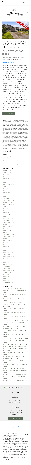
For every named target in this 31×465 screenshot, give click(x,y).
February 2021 (7, 262)
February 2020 (7, 280)
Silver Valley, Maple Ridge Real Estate (15, 346)
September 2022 (8, 240)
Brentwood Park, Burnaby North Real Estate (12, 121)
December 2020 (8, 266)
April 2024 (6, 214)
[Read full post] (15, 31)
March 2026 (6, 182)
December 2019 (7, 282)
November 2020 (8, 268)
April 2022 (6, 248)
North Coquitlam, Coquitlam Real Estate (12, 136)
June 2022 (6, 244)
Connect (23, 2)
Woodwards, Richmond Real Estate (17, 51)
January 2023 (7, 232)
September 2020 (8, 270)
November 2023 (8, 222)
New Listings (6, 159)
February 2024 (7, 218)
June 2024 (6, 210)
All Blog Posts (6, 157)
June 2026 (6, 176)
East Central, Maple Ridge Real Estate (19, 129)
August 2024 (6, 206)
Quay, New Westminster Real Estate (14, 344)
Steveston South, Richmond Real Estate (12, 140)
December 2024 (8, 198)
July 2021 (5, 258)
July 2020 (5, 274)
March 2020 (6, 278)
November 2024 (8, 200)
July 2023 (5, 228)
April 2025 (6, 194)
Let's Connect (15, 418)
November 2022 (8, 236)
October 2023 (7, 224)
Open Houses (7, 161)
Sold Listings (6, 163)
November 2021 (7, 254)
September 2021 (8, 256)
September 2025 (8, 184)
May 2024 (6, 212)
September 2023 (8, 226)
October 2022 (7, 238)
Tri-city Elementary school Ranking (14, 165)
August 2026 (6, 172)
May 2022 (6, 246)
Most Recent (6, 170)
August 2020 (6, 272)
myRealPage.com (19, 427)
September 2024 (8, 204)
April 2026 (6, 180)
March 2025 (6, 196)
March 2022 (6, 250)
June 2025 (6, 190)
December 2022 (8, 234)
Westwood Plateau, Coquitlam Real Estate (18, 145)
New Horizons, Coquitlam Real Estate (15, 338)
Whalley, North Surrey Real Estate (10, 147)
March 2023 (6, 230)
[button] (13, 392)
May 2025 (6, 192)
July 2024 (5, 208)
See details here (8, 62)
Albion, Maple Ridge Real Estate (16, 120)
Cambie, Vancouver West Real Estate (15, 302)
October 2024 (7, 202)
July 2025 (5, 188)
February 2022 (7, 252)
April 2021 (5, 260)
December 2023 (8, 220)
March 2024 (6, 216)
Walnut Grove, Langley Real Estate (14, 368)
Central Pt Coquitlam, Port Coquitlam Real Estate (17, 125)
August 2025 (6, 186)
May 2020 (6, 276)
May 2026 (6, 178)
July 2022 (5, 242)
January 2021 (7, 264)
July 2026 (5, 174)
